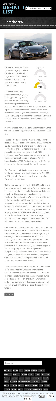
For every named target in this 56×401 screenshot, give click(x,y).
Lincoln (46, 378)
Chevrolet (7, 374)
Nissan (44, 382)
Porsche (9, 294)
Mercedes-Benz (24, 382)
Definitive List (16, 9)
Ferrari (37, 374)
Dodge (30, 374)
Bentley (34, 370)
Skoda (47, 385)
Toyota (20, 389)
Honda (6, 378)
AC (5, 370)
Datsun (24, 374)
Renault (28, 385)
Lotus (6, 382)
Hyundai (14, 378)
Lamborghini (37, 378)
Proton (21, 385)
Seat (41, 385)
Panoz (6, 385)
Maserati (13, 382)
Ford (47, 374)
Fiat (43, 374)
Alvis (9, 370)
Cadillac (42, 370)
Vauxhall (28, 389)
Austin (27, 370)
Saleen (35, 385)
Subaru (7, 389)
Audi (21, 370)
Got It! (41, 396)
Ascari (15, 370)
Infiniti (21, 378)
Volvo (45, 389)
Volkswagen (37, 389)
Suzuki (13, 389)
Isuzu (28, 378)
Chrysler (16, 374)
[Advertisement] (28, 327)
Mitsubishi (36, 382)
